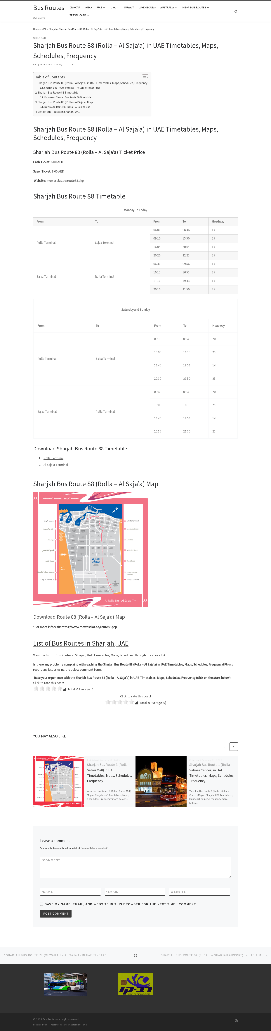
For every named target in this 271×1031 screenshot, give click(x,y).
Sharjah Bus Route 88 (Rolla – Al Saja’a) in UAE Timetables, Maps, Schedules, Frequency (92, 83)
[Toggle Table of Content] (143, 77)
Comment (51, 860)
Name (47, 891)
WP (46, 1024)
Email (112, 891)
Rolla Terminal (53, 458)
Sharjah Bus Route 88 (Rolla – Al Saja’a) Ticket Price (72, 87)
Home (36, 29)
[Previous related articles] (225, 746)
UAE (44, 29)
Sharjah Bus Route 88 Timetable (58, 92)
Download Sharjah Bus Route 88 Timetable (67, 97)
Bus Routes (49, 1019)
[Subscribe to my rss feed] (236, 1020)
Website (178, 891)
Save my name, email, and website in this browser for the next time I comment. (121, 904)
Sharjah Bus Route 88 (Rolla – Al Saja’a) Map (65, 102)
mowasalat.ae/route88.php (65, 180)
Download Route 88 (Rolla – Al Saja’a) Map (67, 106)
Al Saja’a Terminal (56, 465)
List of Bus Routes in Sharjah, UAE (59, 111)
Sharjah (53, 29)
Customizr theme (78, 1024)
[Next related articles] (234, 746)
